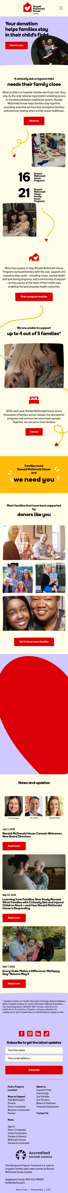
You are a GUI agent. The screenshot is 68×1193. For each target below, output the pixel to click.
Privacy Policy (37, 1190)
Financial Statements (47, 1106)
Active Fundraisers (17, 1133)
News (11, 1119)
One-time (21, 711)
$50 (23, 720)
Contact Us (42, 1113)
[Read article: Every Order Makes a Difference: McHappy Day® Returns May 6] (34, 944)
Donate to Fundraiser (19, 1143)
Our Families (42, 1096)
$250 (45, 720)
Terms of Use (21, 1190)
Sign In (11, 1126)
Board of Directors (45, 1103)
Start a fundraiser (17, 1106)
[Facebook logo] (21, 1033)
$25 (13, 720)
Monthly (47, 711)
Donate (34, 431)
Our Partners (43, 1099)
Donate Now (34, 752)
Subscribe (34, 1069)
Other (55, 720)
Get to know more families (34, 641)
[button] (61, 8)
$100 (34, 720)
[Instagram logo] (30, 1033)
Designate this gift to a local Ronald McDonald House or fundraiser (36, 740)
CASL (48, 1190)
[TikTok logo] (46, 1033)
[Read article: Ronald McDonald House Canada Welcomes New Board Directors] (34, 806)
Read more (14, 845)
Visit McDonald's (16, 1099)
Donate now (16, 45)
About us (34, 120)
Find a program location (34, 296)
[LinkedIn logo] (38, 1033)
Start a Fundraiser (34, 759)
